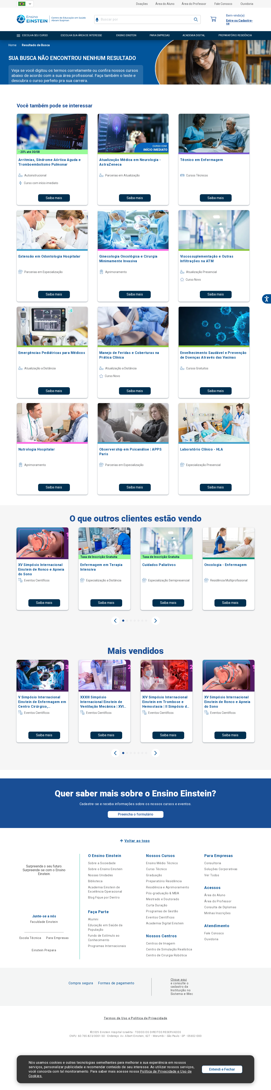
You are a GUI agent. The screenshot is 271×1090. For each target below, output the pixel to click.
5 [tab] (138, 621)
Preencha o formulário (135, 814)
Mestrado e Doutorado (162, 899)
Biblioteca (95, 881)
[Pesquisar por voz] (97, 19)
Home (12, 45)
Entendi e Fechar (222, 1069)
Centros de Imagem (160, 943)
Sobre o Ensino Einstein (105, 869)
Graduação (154, 875)
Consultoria (212, 863)
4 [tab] (135, 621)
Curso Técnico (156, 869)
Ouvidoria (247, 3)
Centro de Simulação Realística (169, 949)
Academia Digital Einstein (165, 923)
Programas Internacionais (107, 946)
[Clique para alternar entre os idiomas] (25, 4)
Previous (115, 620)
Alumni (93, 919)
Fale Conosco (223, 3)
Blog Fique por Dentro (104, 897)
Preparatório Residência (164, 881)
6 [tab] (142, 621)
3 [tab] (131, 621)
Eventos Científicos (160, 917)
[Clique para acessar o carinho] (213, 19)
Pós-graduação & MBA (162, 893)
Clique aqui (179, 979)
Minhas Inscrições (217, 913)
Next (155, 620)
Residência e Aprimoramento (167, 887)
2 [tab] (127, 621)
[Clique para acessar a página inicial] (51, 24)
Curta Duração (156, 905)
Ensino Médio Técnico (162, 863)
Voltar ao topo (137, 841)
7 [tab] (146, 621)
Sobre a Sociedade (102, 863)
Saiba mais (54, 198)
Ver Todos (211, 875)
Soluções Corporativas (221, 869)
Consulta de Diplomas (220, 907)
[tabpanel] (42, 568)
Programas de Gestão (162, 911)
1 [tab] (123, 621)
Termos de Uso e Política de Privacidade (135, 1018)
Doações (142, 3)
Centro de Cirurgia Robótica (166, 955)
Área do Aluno (164, 3)
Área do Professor (194, 3)
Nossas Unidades (100, 875)
